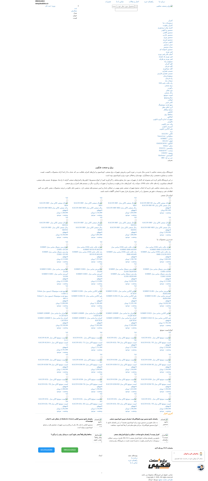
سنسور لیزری (168, 40)
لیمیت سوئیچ (168, 95)
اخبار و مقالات (134, 2)
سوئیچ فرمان (168, 76)
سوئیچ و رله (168, 61)
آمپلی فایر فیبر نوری (165, 54)
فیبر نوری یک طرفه (166, 57)
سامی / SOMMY (167, 138)
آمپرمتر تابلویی (167, 126)
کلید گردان (169, 64)
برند (171, 131)
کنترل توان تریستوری (165, 28)
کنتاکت (170, 100)
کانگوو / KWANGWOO (165, 143)
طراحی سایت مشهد (165, 480)
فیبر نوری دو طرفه (166, 59)
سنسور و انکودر (167, 30)
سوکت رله (169, 81)
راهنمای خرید (148, 2)
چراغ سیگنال (168, 110)
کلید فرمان (169, 66)
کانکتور (170, 112)
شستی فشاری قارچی (165, 73)
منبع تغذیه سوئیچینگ (165, 105)
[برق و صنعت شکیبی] (164, 6)
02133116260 (46, 450)
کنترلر (170, 20)
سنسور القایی (168, 32)
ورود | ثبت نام (50, 6)
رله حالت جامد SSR (166, 83)
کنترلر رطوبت (168, 25)
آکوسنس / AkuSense (165, 155)
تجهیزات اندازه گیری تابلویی (163, 119)
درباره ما (162, 2)
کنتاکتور (170, 117)
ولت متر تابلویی (167, 124)
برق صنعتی (169, 85)
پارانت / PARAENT (166, 151)
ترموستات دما (168, 23)
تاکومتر (170, 122)
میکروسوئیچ (168, 98)
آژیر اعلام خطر (167, 107)
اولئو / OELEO (167, 141)
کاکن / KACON (167, 134)
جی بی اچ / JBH (167, 158)
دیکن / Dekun (168, 146)
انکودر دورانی (168, 42)
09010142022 (70, 450)
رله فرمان (169, 78)
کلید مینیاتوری (168, 69)
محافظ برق (168, 114)
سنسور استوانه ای (166, 49)
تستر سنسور (168, 45)
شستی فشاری (167, 71)
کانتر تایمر (169, 102)
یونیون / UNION (167, 153)
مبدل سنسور (168, 47)
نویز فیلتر (169, 90)
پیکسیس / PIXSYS (166, 148)
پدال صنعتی (168, 93)
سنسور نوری (168, 37)
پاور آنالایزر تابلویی (166, 129)
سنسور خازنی (168, 35)
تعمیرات (108, 2)
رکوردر (170, 88)
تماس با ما (120, 2)
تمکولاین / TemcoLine (165, 136)
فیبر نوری (169, 52)
